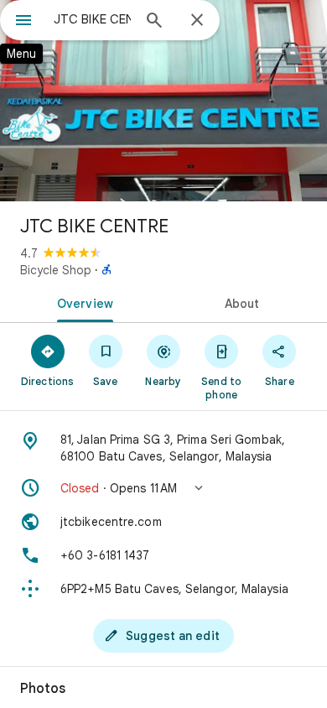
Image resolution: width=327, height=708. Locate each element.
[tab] (81, 302)
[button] (163, 488)
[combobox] (92, 19)
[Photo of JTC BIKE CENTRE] (163, 100)
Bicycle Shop (55, 270)
